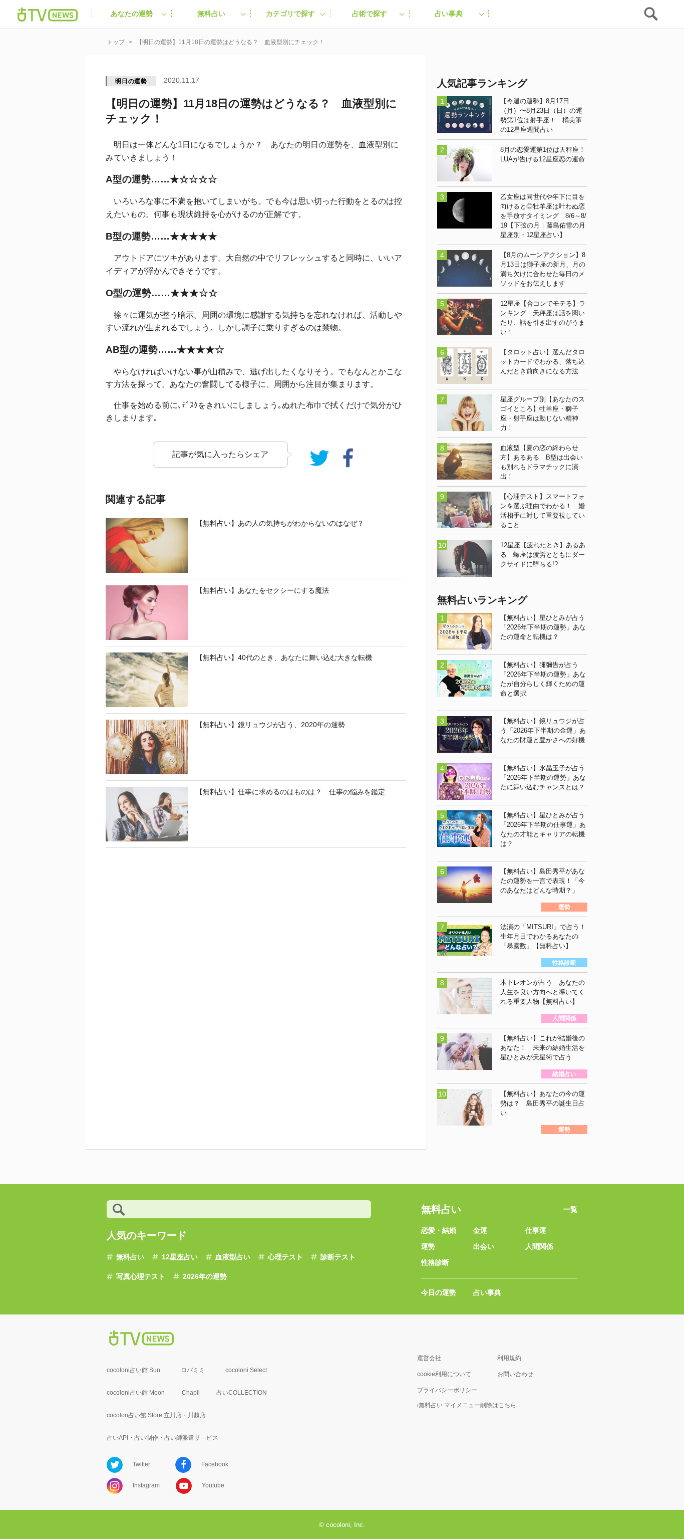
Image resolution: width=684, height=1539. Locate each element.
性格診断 (435, 1262)
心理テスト (285, 1257)
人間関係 (539, 1246)
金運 (480, 1230)
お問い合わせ (515, 1374)
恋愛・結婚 (438, 1230)
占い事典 (487, 1292)
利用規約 (509, 1358)
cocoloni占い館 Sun (133, 1370)
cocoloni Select (246, 1370)
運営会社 (429, 1358)
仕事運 (535, 1230)
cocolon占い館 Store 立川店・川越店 (156, 1415)
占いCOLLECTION (241, 1392)
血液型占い (232, 1257)
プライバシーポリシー (447, 1390)
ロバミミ (193, 1370)
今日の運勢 (438, 1292)
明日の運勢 (131, 81)
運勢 (428, 1246)
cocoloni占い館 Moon (136, 1392)
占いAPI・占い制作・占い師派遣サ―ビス (162, 1437)
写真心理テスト (140, 1276)
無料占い (130, 1257)
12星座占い (180, 1257)
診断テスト (338, 1257)
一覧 (570, 1209)
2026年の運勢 (205, 1276)
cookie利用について (444, 1374)
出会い (483, 1246)
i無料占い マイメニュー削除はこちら (466, 1405)
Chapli (191, 1392)
